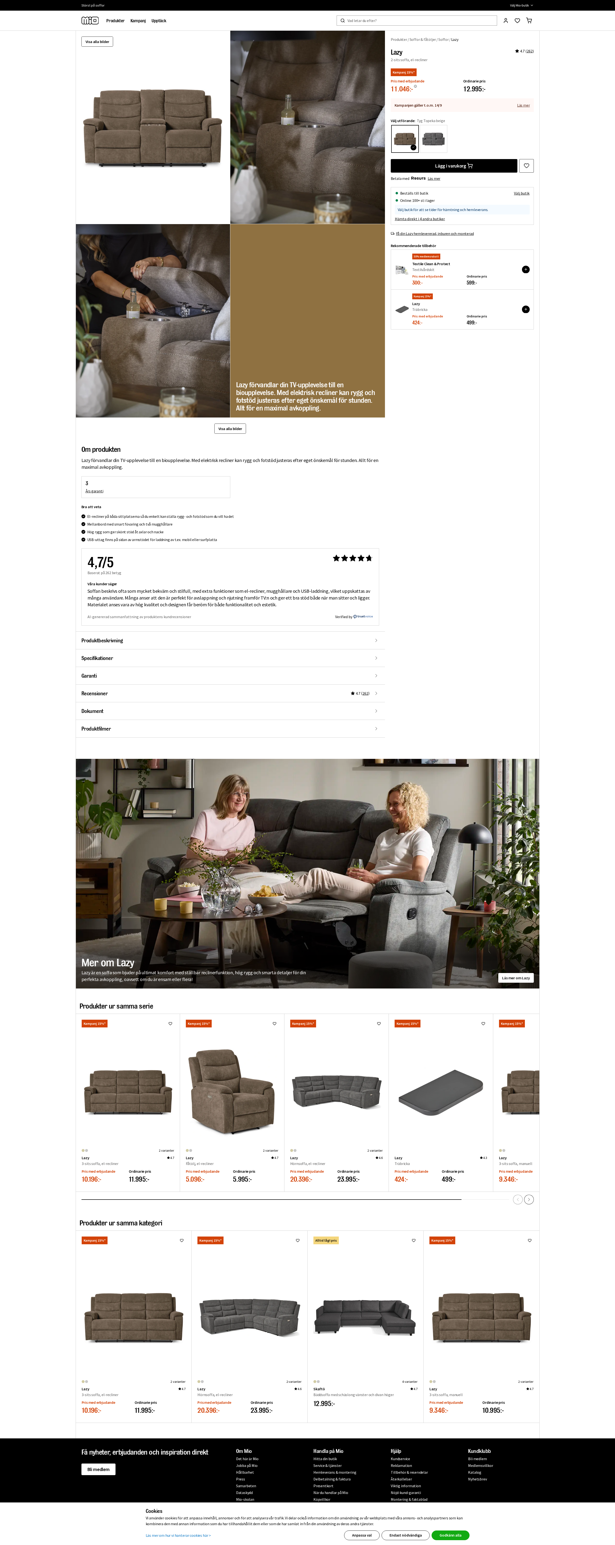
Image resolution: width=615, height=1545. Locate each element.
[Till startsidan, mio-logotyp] (90, 20)
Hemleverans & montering (334, 1472)
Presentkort (323, 1485)
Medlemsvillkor (480, 1465)
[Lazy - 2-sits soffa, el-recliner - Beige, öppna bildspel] (153, 127)
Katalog (474, 1472)
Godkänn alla (450, 1535)
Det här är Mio (247, 1458)
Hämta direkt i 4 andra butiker (420, 218)
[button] (307, 127)
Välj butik (522, 192)
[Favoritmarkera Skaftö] (414, 1240)
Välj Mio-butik (519, 5)
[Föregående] (518, 1199)
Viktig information (406, 1485)
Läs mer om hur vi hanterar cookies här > (178, 1535)
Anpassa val (362, 1535)
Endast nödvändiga (406, 1535)
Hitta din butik (325, 1458)
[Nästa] (529, 1199)
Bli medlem (98, 1469)
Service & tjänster (327, 1465)
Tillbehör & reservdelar (409, 1472)
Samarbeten (246, 1485)
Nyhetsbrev (477, 1479)
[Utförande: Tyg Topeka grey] (433, 139)
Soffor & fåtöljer (423, 39)
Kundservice (400, 1458)
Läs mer (523, 105)
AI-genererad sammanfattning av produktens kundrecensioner (139, 616)
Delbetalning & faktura (332, 1479)
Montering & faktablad (409, 1499)
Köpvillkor (321, 1499)
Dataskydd (244, 1492)
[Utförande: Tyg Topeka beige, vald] (405, 139)
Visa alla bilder (97, 41)
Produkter (399, 39)
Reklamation (401, 1465)
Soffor (443, 39)
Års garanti (94, 491)
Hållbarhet (245, 1472)
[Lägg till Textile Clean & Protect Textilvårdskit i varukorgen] (526, 269)
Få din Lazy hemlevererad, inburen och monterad (435, 233)
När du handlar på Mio (330, 1492)
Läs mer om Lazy (516, 977)
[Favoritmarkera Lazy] (526, 165)
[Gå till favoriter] (517, 20)
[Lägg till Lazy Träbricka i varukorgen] (526, 309)
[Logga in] (506, 20)
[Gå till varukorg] (529, 20)
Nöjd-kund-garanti (406, 1492)
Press (240, 1479)
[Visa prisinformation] (415, 86)
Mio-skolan (245, 1499)
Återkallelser (401, 1479)
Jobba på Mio (247, 1465)
